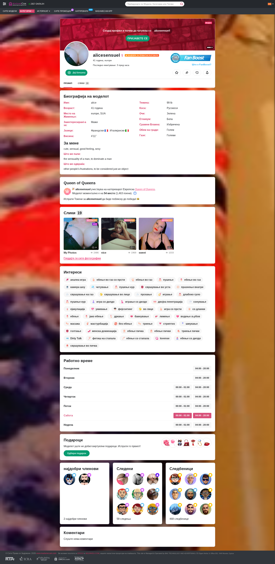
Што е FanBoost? (201, 64)
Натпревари (81, 11)
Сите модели (10, 11)
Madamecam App (103, 11)
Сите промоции (62, 11)
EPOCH (81, 553)
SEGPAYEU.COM (92, 553)
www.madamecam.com (46, 553)
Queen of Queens (145, 189)
